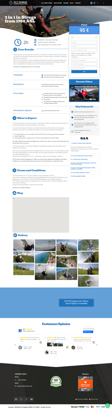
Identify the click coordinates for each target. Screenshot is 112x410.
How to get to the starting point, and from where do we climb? (83, 163)
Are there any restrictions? (80, 159)
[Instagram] (94, 3)
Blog (71, 3)
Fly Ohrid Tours (46, 3)
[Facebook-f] (91, 3)
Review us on (87, 331)
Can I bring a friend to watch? (80, 172)
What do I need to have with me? (81, 143)
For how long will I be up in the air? (82, 155)
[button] (2, 19)
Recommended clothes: (79, 176)
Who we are (58, 3)
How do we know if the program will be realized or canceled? (83, 168)
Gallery (65, 3)
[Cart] (103, 2)
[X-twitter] (97, 3)
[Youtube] (31, 399)
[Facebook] (16, 399)
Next (84, 71)
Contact (78, 3)
